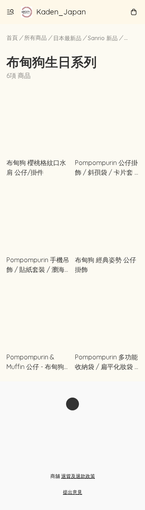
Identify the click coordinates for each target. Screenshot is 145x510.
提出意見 (72, 492)
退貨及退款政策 (78, 476)
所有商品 (35, 37)
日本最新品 (67, 38)
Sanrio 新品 (103, 38)
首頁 (12, 37)
